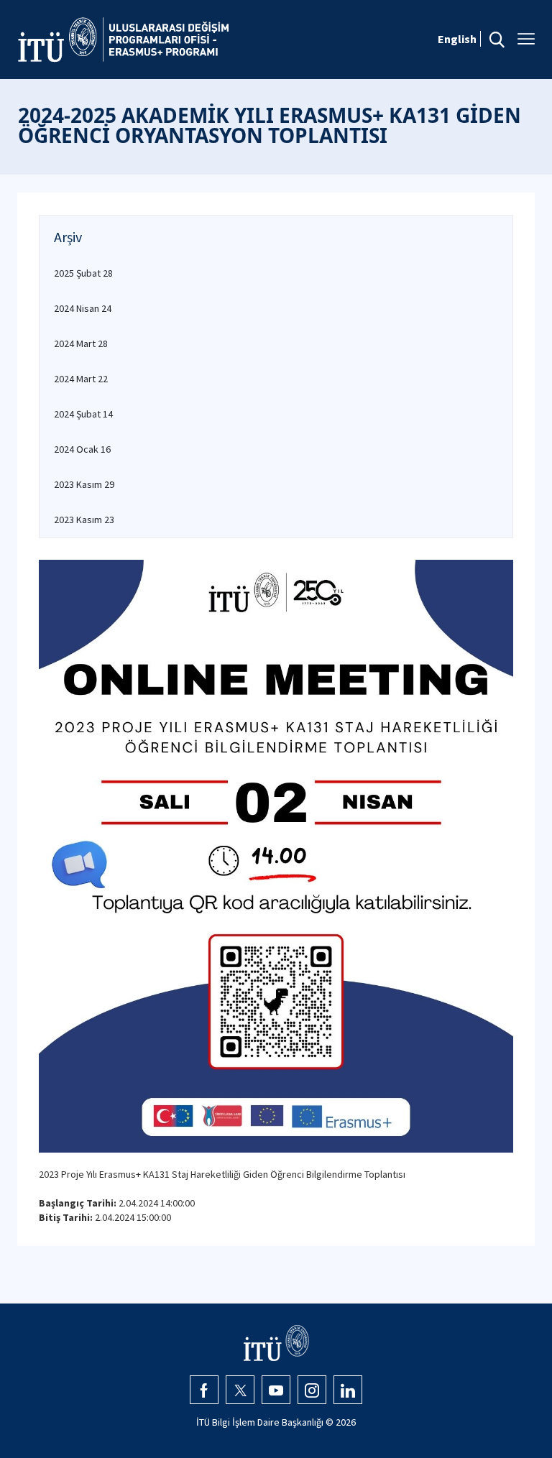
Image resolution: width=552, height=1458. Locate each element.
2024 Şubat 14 (83, 413)
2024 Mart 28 (81, 343)
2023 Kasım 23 (84, 519)
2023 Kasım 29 (84, 484)
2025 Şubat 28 (83, 273)
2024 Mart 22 (81, 378)
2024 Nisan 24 (82, 308)
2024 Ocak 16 (82, 449)
